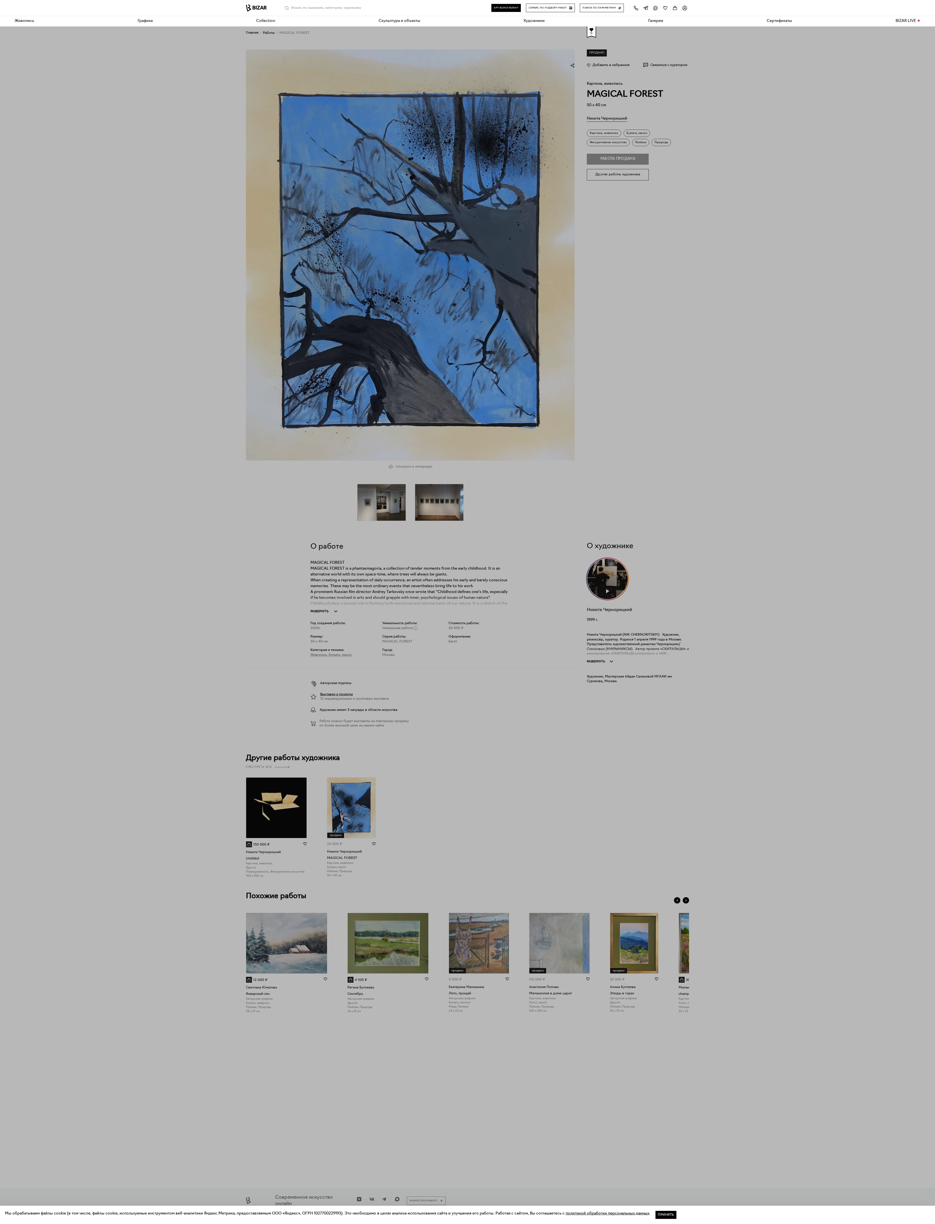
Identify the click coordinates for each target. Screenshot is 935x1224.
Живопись (24, 21)
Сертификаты (779, 21)
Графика (145, 21)
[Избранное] (665, 7)
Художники (534, 21)
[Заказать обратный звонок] (636, 7)
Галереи (655, 21)
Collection (265, 21)
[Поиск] (287, 8)
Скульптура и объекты (399, 21)
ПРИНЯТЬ (666, 1214)
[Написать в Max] (655, 7)
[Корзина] (675, 7)
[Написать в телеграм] (645, 7)
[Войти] (684, 7)
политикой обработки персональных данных (607, 1213)
